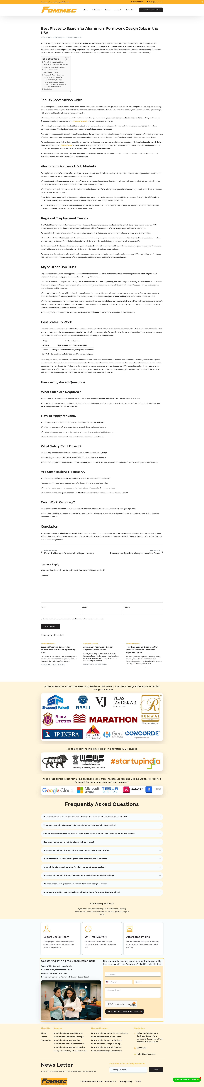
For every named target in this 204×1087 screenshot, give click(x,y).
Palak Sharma (46, 37)
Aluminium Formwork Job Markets (56, 65)
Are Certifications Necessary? (56, 84)
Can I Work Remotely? (54, 87)
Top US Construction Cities (53, 62)
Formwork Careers (74, 37)
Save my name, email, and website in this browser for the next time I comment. (73, 619)
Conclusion (48, 89)
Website (127, 607)
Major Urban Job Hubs (52, 70)
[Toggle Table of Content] (66, 59)
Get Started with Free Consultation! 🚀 (124, 1011)
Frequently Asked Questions (54, 75)
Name (43, 607)
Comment (45, 575)
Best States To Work (51, 72)
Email (85, 607)
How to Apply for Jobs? (54, 80)
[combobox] (107, 982)
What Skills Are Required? (55, 77)
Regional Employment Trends (54, 67)
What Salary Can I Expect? (55, 82)
